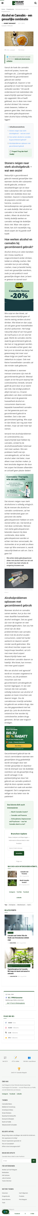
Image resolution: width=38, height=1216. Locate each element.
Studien (10, 932)
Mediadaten (5, 1172)
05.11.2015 (21, 23)
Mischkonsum (21, 905)
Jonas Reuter (13, 976)
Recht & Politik (6, 1122)
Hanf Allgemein (23, 1193)
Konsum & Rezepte (8, 1119)
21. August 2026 (22, 942)
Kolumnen (5, 1193)
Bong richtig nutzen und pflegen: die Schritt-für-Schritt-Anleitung (19, 1135)
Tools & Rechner (6, 1181)
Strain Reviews (6, 1113)
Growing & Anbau (7, 1110)
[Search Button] (35, 3)
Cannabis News (7, 1104)
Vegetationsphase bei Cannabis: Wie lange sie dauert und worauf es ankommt (19, 971)
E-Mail (32, 1213)
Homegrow (12, 905)
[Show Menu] (2, 3)
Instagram (12, 892)
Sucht (29, 905)
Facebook (26, 892)
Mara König (13, 942)
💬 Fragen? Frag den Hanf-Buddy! (19, 153)
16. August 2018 (25, 876)
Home (3, 9)
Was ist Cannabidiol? (8, 1143)
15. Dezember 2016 (24, 884)
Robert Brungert (10, 23)
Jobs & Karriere (6, 1178)
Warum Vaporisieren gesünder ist (11, 1141)
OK (34, 1161)
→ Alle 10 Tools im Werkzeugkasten (15, 1003)
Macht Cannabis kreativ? (19, 812)
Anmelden (19, 853)
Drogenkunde (10, 9)
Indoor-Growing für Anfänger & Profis (17, 966)
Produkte (21, 1196)
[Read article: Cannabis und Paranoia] (12, 874)
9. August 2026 (22, 976)
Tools (3, 1202)
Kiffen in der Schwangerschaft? (11, 1146)
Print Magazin (23, 1199)
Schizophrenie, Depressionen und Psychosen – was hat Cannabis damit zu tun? (20, 821)
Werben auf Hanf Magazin (9, 1169)
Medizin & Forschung (8, 1107)
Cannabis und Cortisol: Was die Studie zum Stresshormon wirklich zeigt (18, 938)
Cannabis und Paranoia (19, 815)
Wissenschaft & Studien (9, 1125)
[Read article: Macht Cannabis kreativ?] (12, 882)
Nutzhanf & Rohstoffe (9, 1116)
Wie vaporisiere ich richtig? (9, 1138)
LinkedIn (19, 897)
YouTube (19, 892)
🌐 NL (5, 1212)
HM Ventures (6, 1175)
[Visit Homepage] (18, 3)
